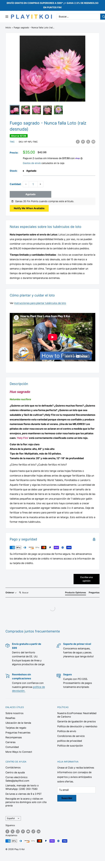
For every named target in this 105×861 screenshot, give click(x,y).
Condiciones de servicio (71, 736)
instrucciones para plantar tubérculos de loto (40, 303)
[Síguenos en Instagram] (18, 831)
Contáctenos (13, 767)
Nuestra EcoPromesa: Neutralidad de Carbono (76, 715)
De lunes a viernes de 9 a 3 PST (23, 793)
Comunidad (12, 747)
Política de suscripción (70, 745)
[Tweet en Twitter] (88, 141)
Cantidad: (15, 184)
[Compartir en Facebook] (78, 141)
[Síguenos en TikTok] (33, 831)
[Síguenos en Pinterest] (23, 831)
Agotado (30, 194)
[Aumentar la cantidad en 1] (40, 184)
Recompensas (13, 737)
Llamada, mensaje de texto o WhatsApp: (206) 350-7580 (22, 787)
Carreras (10, 742)
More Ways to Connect (18, 751)
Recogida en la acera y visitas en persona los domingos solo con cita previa (25, 802)
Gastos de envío (32, 163)
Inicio (8, 27)
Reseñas (10, 718)
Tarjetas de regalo (15, 727)
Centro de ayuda (15, 772)
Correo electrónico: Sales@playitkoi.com (17, 779)
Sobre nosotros (14, 713)
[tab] (75, 593)
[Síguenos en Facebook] (7, 831)
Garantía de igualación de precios (76, 721)
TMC (12, 141)
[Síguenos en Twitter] (12, 831)
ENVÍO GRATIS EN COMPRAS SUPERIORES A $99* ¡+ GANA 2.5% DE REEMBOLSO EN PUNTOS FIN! (52, 5)
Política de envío (66, 731)
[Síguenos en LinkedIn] (38, 831)
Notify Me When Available (29, 208)
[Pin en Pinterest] (83, 141)
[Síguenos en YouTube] (28, 831)
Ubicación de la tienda (18, 722)
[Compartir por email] (93, 141)
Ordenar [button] (9, 592)
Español (11, 818)
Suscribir (66, 798)
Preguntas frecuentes (17, 732)
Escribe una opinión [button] (86, 579)
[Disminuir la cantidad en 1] (26, 184)
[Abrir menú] (6, 17)
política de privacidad (69, 740)
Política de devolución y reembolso (77, 726)
